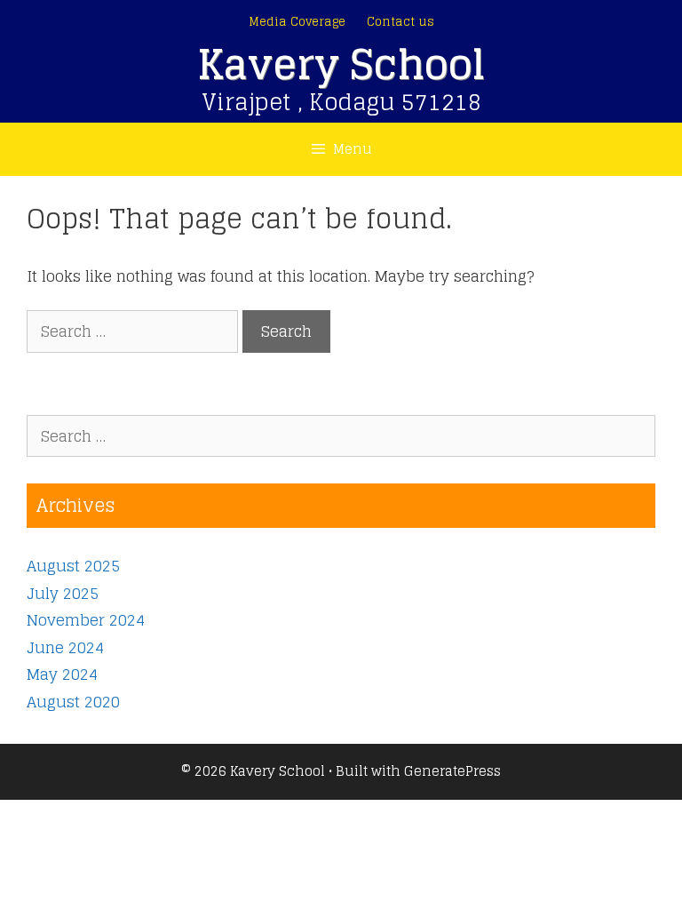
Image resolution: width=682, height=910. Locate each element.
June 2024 (65, 647)
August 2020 (73, 701)
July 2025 (63, 593)
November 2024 (86, 620)
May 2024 (62, 674)
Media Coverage (297, 22)
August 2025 (73, 565)
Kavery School (341, 64)
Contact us (400, 22)
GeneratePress (452, 771)
